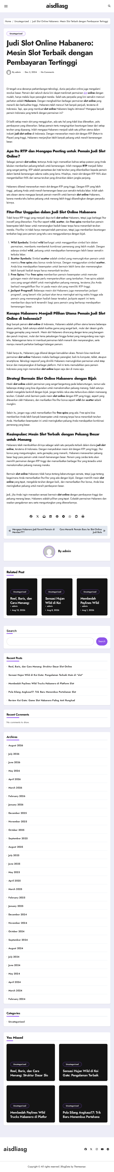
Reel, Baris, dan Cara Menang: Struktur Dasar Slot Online (40, 666)
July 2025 (13, 855)
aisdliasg (57, 5)
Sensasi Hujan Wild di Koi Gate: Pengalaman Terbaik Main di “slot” (45, 675)
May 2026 (14, 770)
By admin (16, 72)
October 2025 (16, 830)
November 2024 (17, 923)
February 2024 (16, 999)
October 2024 (16, 931)
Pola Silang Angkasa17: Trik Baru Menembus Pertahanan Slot (42, 692)
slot (85, 93)
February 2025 (16, 897)
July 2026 (13, 754)
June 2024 (14, 965)
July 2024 (13, 956)
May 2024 (14, 973)
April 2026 (14, 779)
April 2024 (14, 982)
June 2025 (14, 863)
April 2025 (14, 880)
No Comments (47, 72)
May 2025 (14, 872)
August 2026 (15, 745)
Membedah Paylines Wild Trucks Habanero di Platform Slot (41, 683)
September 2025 (18, 838)
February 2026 (16, 796)
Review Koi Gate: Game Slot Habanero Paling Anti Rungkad (41, 700)
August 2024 (15, 948)
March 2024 (15, 990)
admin (66, 551)
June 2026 (14, 762)
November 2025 (17, 821)
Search (12, 631)
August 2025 (15, 847)
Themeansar (80, 1166)
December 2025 (17, 813)
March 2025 (15, 889)
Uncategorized (16, 33)
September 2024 (18, 940)
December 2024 (17, 914)
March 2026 (15, 787)
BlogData (65, 1166)
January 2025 (15, 906)
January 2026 (15, 804)
